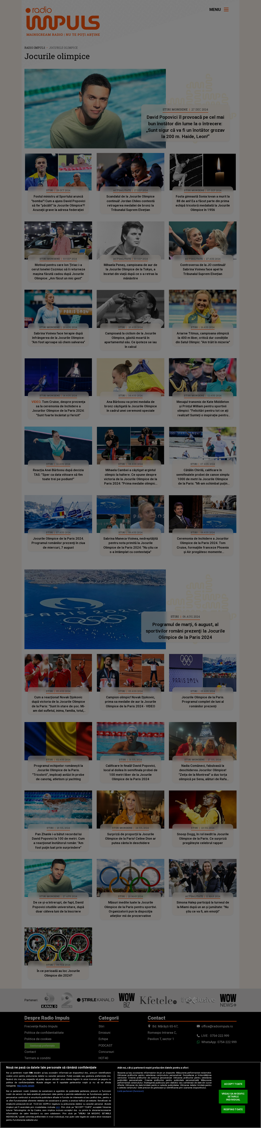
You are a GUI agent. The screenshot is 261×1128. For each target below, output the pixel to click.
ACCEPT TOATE (233, 1083)
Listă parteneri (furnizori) (130, 1091)
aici (58, 1107)
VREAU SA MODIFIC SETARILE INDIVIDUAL (233, 1096)
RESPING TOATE (233, 1109)
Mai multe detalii (25, 1086)
